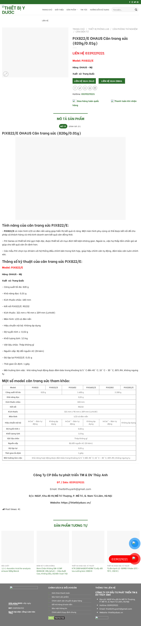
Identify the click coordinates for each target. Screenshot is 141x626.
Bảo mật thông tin (59, 608)
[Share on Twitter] (80, 88)
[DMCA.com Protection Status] (56, 618)
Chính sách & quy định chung (64, 612)
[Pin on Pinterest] (90, 88)
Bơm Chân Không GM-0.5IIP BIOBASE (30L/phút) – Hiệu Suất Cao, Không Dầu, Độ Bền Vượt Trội (52, 571)
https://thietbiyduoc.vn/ (76, 502)
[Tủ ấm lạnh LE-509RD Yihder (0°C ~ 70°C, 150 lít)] (123, 547)
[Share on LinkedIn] (95, 88)
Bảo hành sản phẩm (60, 596)
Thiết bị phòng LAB (98, 28)
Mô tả (63, 126)
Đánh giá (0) (75, 126)
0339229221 (112, 605)
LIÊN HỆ (45, 20)
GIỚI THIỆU (59, 9)
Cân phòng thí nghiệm (124, 28)
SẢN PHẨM (71, 9)
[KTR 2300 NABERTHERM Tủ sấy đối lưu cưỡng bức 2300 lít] (88, 547)
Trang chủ (79, 28)
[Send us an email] (137, 2)
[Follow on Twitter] (135, 2)
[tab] (63, 126)
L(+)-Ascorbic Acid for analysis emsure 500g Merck (16, 569)
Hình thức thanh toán (61, 593)
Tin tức (83, 9)
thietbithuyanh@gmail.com (119, 608)
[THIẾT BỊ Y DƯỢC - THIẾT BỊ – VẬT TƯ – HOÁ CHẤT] (19, 9)
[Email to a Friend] (85, 88)
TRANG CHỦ (47, 9)
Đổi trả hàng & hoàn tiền (62, 604)
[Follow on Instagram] (132, 2)
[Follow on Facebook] (130, 2)
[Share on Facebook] (75, 88)
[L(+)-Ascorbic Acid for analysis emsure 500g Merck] (17, 547)
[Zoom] (5, 74)
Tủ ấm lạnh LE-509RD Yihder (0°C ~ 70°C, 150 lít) (123, 569)
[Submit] (136, 9)
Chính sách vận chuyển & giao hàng (67, 600)
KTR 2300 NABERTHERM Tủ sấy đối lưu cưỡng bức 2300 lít (87, 569)
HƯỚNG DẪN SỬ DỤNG (99, 9)
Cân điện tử (82, 31)
